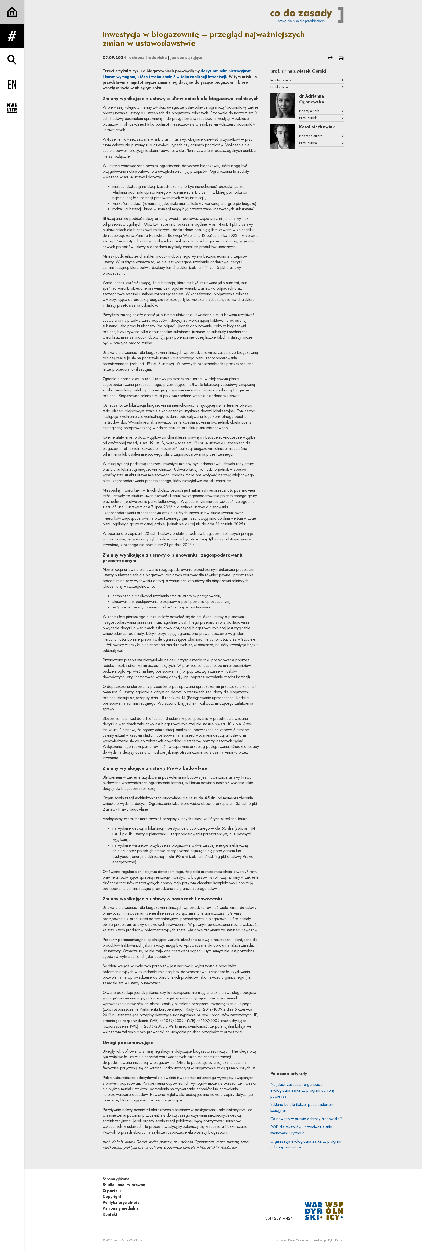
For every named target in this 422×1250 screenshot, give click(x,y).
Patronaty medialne (121, 1208)
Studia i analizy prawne (124, 1185)
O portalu (112, 1190)
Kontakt (110, 1214)
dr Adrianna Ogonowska (311, 99)
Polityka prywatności (121, 1202)
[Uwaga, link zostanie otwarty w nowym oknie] (324, 1210)
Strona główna (116, 1179)
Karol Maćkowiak (317, 127)
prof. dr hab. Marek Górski (298, 71)
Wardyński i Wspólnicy (128, 1240)
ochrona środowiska (148, 57)
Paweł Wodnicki (298, 1240)
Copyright (112, 1196)
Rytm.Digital (335, 1240)
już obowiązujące (186, 57)
